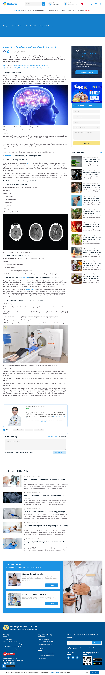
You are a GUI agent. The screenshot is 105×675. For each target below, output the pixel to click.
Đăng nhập (98, 4)
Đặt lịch (52, 585)
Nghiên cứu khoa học (54, 10)
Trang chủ (6, 26)
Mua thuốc (88, 10)
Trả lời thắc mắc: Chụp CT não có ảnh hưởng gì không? (44, 512)
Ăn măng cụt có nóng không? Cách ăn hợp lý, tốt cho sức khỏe (91, 278)
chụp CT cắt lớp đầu (18, 429)
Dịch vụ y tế (31, 10)
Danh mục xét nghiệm (78, 10)
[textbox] (86, 127)
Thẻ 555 (69, 10)
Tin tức (63, 10)
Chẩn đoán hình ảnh (18, 26)
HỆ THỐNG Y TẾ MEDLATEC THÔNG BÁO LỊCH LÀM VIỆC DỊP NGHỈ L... (91, 226)
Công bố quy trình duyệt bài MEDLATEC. (36, 421)
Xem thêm (99, 152)
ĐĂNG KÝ (96, 643)
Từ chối (86, 672)
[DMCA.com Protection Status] (9, 664)
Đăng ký (91, 4)
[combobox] (86, 127)
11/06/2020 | (27, 65)
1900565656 (8, 639)
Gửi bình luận (58, 453)
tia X (28, 163)
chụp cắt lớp (9, 156)
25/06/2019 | (28, 68)
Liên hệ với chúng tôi (87, 72)
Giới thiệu (23, 10)
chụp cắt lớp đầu (39, 429)
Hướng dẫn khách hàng (41, 10)
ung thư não (24, 277)
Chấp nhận (94, 672)
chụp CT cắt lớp (29, 289)
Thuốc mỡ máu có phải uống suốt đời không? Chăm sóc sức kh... (92, 187)
